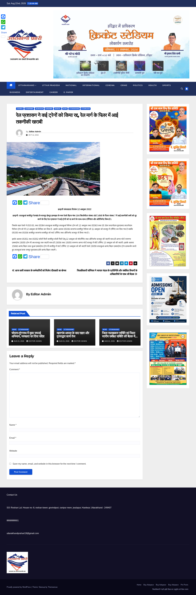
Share (34, 203)
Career (53, 92)
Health (152, 85)
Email (12, 438)
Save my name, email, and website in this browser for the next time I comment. (49, 464)
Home (139, 585)
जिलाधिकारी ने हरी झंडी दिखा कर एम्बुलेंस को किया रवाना (170, 589)
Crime (124, 85)
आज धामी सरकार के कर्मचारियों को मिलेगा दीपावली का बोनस (40, 270)
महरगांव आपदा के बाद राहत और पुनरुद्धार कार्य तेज (73, 334)
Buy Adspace (148, 585)
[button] (182, 89)
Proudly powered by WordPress (19, 587)
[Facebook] (4, 16)
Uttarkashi (85, 108)
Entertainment (35, 92)
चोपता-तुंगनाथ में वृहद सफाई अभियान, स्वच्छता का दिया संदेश (27, 334)
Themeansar (52, 587)
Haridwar (48, 108)
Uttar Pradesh (51, 85)
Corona (110, 85)
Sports (166, 85)
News (65, 108)
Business (15, 92)
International (91, 85)
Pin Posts (184, 585)
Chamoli (20, 108)
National (71, 85)
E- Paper (68, 92)
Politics (138, 85)
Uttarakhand (26, 85)
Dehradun (39, 108)
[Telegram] (4, 27)
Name (12, 425)
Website (13, 451)
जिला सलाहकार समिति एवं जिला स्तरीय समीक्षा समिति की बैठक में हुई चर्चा (118, 336)
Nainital (58, 108)
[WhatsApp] (4, 22)
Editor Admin (35, 131)
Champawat (29, 108)
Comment (14, 369)
